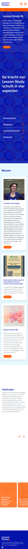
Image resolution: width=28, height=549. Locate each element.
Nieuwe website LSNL (11, 330)
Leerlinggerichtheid (11, 130)
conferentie (15, 350)
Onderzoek (7, 137)
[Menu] (25, 4)
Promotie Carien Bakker (12, 203)
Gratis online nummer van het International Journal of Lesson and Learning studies (14, 282)
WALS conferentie (19, 287)
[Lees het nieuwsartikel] (14, 189)
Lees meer (7, 247)
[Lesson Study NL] (6, 4)
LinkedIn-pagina (13, 545)
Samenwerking (9, 118)
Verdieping (7, 124)
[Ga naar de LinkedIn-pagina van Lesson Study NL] (2, 547)
